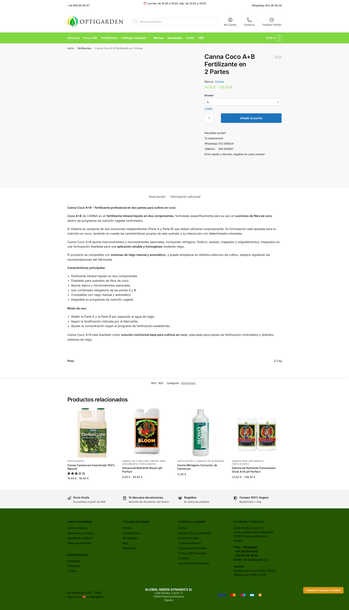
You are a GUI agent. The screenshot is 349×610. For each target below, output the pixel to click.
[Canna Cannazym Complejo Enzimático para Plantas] (276, 57)
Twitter (72, 571)
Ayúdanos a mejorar (80, 538)
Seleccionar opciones (92, 485)
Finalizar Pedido (271, 24)
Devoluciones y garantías (194, 533)
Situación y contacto (80, 533)
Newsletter (130, 548)
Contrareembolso (189, 543)
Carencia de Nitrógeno (209, 461)
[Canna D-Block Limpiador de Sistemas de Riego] (280, 57)
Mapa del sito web (79, 543)
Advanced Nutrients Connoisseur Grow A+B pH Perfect (254, 469)
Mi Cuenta (230, 24)
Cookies (183, 558)
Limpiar (208, 108)
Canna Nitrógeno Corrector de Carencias (197, 467)
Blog (126, 543)
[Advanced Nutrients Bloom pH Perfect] (147, 433)
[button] (274, 37)
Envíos (182, 528)
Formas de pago (188, 538)
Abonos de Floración (135, 461)
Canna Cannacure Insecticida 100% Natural (91, 467)
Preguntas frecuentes (192, 548)
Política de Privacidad (192, 553)
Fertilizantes (84, 48)
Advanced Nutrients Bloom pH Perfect (142, 469)
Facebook (73, 566)
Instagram (73, 561)
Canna (219, 81)
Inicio (70, 48)
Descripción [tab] (157, 196)
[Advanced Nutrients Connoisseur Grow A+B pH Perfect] (256, 433)
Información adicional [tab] (185, 196)
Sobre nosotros (77, 528)
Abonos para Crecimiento (248, 461)
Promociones (131, 533)
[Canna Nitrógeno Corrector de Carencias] (202, 433)
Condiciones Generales (193, 563)
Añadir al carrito (251, 118)
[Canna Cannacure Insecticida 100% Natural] (92, 433)
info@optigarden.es (255, 559)
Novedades (130, 538)
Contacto (249, 24)
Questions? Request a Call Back (323, 590)
